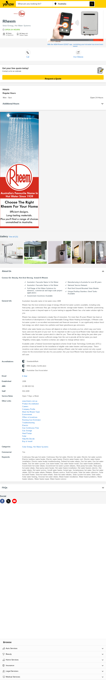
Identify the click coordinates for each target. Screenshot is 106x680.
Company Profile (28, 409)
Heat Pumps (27, 433)
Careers (25, 406)
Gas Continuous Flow (30, 428)
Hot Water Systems (23, 26)
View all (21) (13, 237)
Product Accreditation (30, 404)
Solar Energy (8, 26)
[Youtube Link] (14, 503)
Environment (27, 414)
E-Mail (24, 376)
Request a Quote (53, 79)
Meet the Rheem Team (31, 412)
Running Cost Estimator (31, 420)
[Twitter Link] (8, 503)
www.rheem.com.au (29, 401)
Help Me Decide (28, 439)
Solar (24, 436)
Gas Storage (27, 431)
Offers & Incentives (29, 417)
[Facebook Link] (2, 503)
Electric (25, 425)
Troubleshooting (28, 423)
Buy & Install (27, 441)
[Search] (92, 4)
